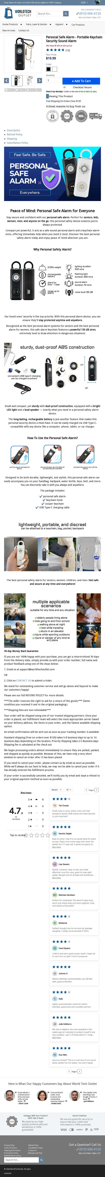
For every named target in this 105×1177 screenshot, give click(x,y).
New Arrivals (8, 30)
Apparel (59, 24)
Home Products (10, 24)
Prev (6, 80)
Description (13, 130)
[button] (36, 799)
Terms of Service (10, 1148)
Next (39, 80)
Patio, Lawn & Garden (36, 24)
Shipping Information (12, 1150)
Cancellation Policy (17, 142)
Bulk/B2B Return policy (12, 1156)
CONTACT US (24, 680)
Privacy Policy (9, 1145)
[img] (55, 50)
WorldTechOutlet (16, 1169)
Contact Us (23, 30)
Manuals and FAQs (35, 1153)
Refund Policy (14, 134)
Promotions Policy (11, 1153)
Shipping (12, 138)
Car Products (78, 24)
